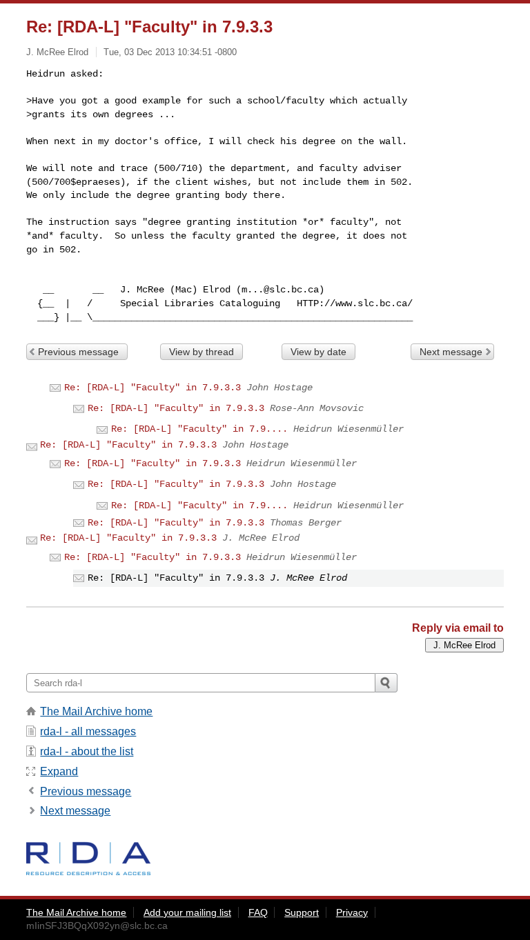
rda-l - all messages (88, 731)
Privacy (352, 912)
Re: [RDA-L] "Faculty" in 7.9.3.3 (152, 387)
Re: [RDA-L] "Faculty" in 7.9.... (199, 428)
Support (301, 912)
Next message (451, 351)
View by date (318, 351)
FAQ (258, 912)
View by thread (201, 351)
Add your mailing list (187, 912)
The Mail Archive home (96, 711)
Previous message (78, 351)
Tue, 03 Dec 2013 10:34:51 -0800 (170, 52)
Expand (59, 771)
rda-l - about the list (86, 751)
